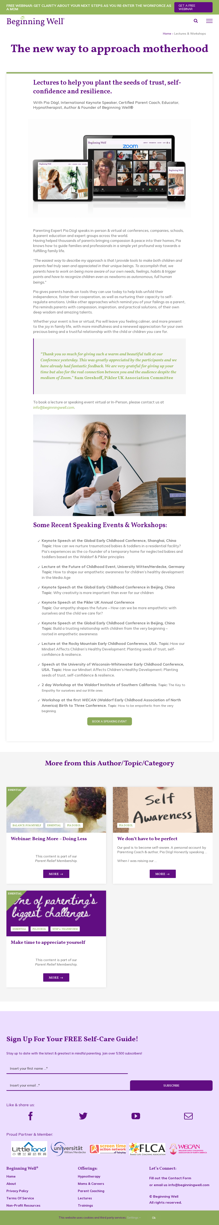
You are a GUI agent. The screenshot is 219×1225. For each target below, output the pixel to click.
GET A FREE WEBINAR (187, 7)
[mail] (188, 1116)
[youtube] (136, 1116)
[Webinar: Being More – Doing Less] (56, 810)
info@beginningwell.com (53, 407)
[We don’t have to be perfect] (163, 810)
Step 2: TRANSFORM (65, 929)
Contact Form (179, 1178)
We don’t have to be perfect (147, 839)
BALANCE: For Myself (27, 825)
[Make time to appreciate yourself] (56, 913)
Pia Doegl (74, 825)
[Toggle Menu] (209, 21)
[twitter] (83, 1116)
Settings (133, 1217)
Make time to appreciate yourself (48, 942)
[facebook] (30, 1116)
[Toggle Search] (196, 21)
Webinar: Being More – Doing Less (49, 839)
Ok (154, 1217)
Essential (54, 825)
